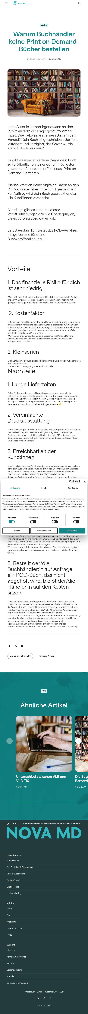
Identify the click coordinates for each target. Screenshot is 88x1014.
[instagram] (38, 998)
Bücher (44, 25)
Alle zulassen (72, 530)
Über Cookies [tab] (73, 488)
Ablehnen (16, 530)
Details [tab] (44, 488)
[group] (44, 759)
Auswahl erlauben (44, 530)
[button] (10, 645)
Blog (15, 824)
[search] (79, 3)
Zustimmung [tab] (15, 488)
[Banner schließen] (85, 482)
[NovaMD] (9, 823)
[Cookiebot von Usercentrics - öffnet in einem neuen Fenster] (70, 481)
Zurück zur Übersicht (20, 656)
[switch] (33, 521)
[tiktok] (50, 998)
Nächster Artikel (47, 656)
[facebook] (44, 998)
